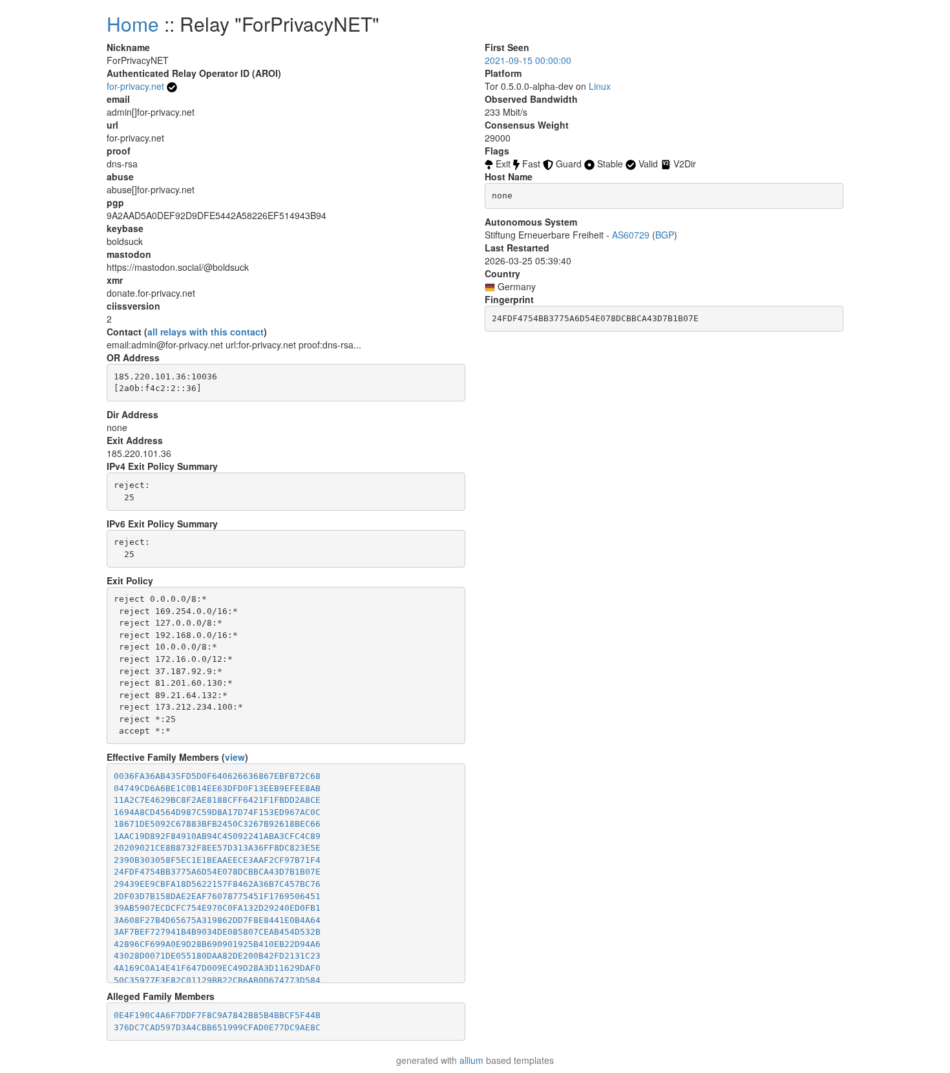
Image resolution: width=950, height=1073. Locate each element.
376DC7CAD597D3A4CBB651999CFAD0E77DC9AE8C (217, 1027)
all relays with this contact (205, 331)
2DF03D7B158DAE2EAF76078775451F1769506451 (217, 896)
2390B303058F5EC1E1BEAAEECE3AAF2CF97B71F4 (217, 860)
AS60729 (630, 234)
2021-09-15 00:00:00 (528, 60)
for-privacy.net (135, 86)
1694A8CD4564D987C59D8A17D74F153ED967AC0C (217, 812)
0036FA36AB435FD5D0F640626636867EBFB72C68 (217, 776)
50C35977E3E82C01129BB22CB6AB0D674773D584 (217, 980)
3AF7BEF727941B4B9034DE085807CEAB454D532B (217, 932)
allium (471, 1060)
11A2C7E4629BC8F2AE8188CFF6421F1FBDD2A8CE (217, 800)
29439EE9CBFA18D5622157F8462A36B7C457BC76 (217, 884)
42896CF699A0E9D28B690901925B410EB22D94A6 (217, 944)
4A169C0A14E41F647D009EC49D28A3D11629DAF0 (217, 968)
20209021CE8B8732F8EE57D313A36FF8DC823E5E (217, 848)
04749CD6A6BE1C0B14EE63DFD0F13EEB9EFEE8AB (217, 788)
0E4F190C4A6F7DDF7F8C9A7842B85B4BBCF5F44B (217, 1015)
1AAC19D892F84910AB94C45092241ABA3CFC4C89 (217, 836)
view (235, 756)
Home (133, 23)
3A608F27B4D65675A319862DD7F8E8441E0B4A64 (217, 920)
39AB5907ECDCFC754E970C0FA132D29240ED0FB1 (217, 908)
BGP (664, 234)
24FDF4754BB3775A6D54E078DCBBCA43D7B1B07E (217, 871)
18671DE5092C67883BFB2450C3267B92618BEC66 (217, 824)
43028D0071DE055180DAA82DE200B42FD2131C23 (217, 956)
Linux (600, 86)
